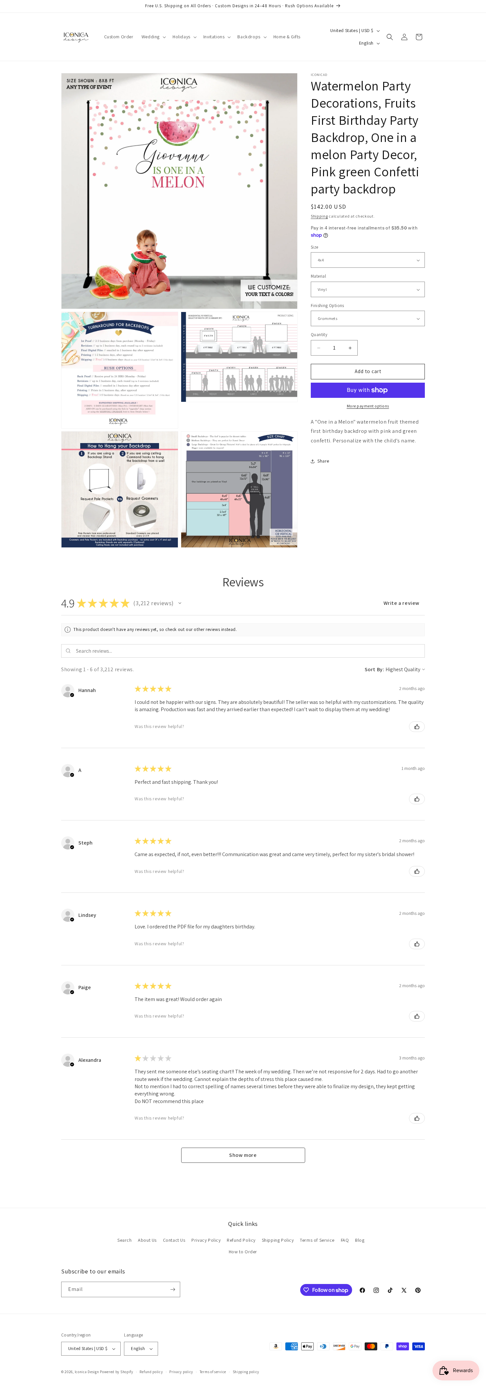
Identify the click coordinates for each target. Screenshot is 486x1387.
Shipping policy (246, 1372)
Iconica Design (87, 1372)
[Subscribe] (172, 1289)
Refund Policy (241, 1240)
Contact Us (174, 1240)
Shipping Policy (278, 1240)
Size (314, 247)
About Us (147, 1240)
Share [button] (323, 461)
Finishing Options (327, 305)
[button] (153, 37)
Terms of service (213, 1372)
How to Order (243, 1252)
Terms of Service (317, 1240)
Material (318, 276)
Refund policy (151, 1372)
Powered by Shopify (116, 1372)
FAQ (345, 1240)
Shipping (319, 216)
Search (124, 1240)
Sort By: (375, 669)
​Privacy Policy (206, 1240)
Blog (359, 1240)
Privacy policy (181, 1372)
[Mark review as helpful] (417, 726)
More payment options (368, 405)
